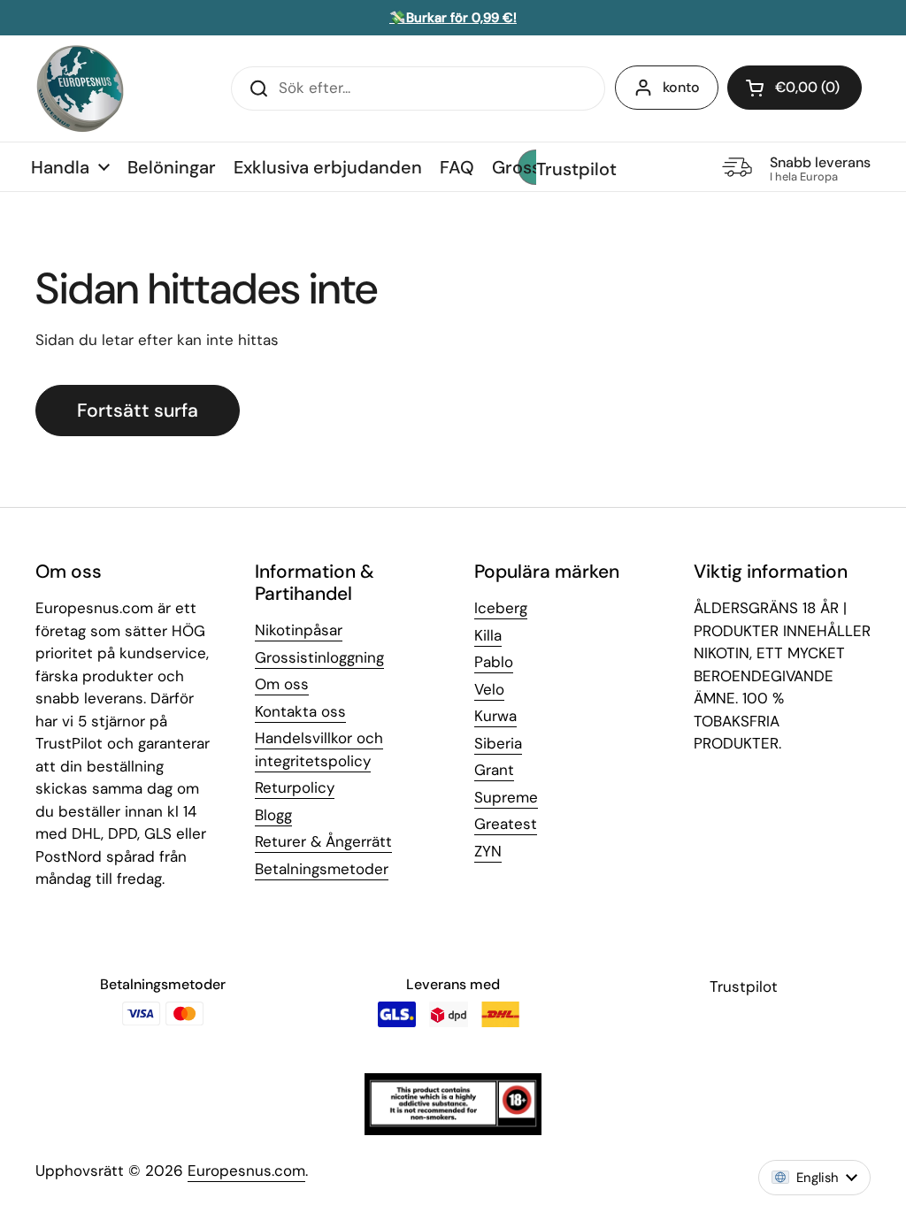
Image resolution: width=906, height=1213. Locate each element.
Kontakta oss (300, 711)
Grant (494, 769)
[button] (794, 87)
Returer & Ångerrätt (323, 841)
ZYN (488, 851)
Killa (488, 635)
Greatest (505, 823)
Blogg (273, 815)
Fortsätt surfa (137, 410)
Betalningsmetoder (321, 869)
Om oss (282, 684)
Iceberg (500, 608)
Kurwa (495, 715)
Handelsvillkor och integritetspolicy (319, 749)
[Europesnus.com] (79, 88)
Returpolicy (294, 787)
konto (681, 87)
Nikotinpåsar (298, 630)
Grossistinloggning (319, 657)
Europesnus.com (246, 1170)
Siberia (498, 743)
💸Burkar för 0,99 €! (453, 18)
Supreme (506, 797)
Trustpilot (576, 168)
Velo (489, 689)
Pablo (493, 662)
